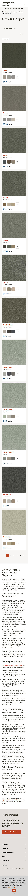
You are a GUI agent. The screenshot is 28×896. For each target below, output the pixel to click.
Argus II (5, 197)
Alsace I (5, 70)
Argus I (5, 155)
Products (5, 844)
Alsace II (5, 113)
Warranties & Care (7, 852)
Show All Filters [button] (8, 28)
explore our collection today (11, 800)
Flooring (14, 11)
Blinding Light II (8, 410)
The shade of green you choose (12, 665)
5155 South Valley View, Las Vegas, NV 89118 (13, 868)
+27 (17, 161)
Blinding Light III (8, 452)
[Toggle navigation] (24, 5)
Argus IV (5, 282)
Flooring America (6, 11)
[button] (7, 39)
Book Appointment (12, 832)
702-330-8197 (5, 5)
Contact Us (5, 860)
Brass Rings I (7, 537)
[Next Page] (23, 555)
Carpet (20, 11)
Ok (14, 890)
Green (4, 39)
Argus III (5, 240)
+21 (17, 501)
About (4, 856)
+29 (17, 77)
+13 (17, 331)
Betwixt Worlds (8, 325)
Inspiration (5, 848)
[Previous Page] (4, 555)
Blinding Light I (8, 367)
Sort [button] (21, 34)
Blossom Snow (7, 494)
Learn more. (11, 887)
